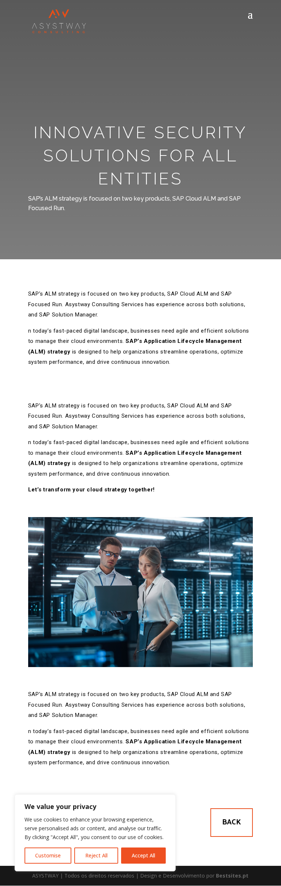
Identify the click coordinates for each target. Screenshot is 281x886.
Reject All (96, 855)
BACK (231, 822)
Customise (48, 855)
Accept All (143, 855)
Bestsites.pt (232, 875)
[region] (95, 832)
